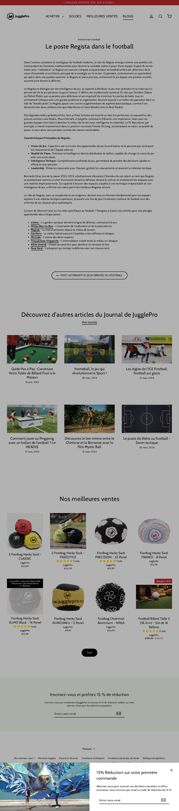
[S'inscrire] (163, 800)
